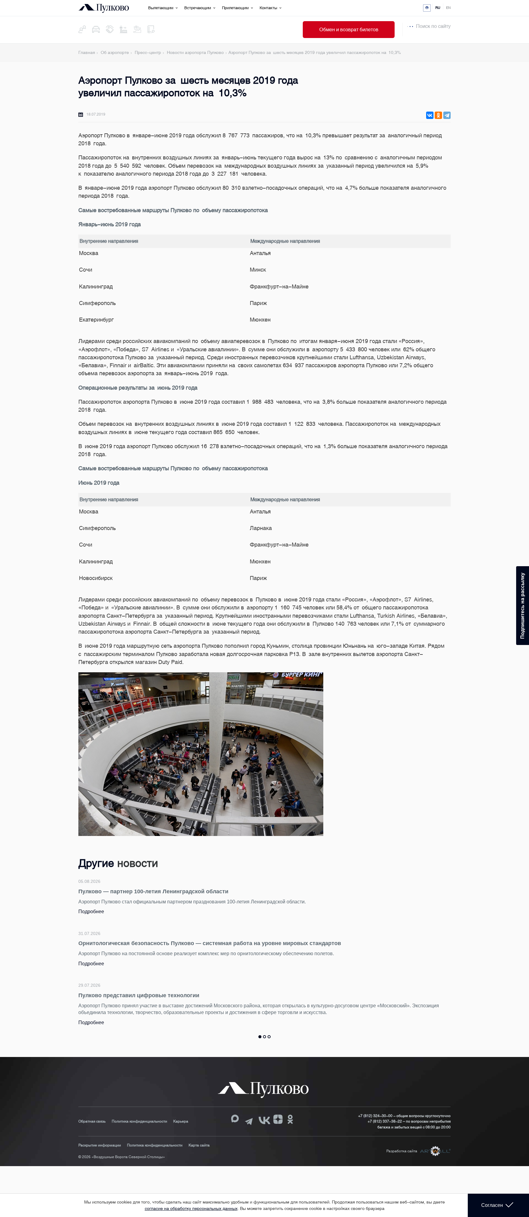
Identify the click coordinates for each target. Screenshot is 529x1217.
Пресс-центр (148, 52)
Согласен (492, 1205)
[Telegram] (447, 115)
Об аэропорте (115, 52)
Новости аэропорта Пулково (195, 52)
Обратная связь (92, 1121)
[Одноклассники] (438, 115)
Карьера (180, 1121)
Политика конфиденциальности (139, 1121)
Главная (86, 52)
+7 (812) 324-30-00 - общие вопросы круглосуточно (404, 1116)
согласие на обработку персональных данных (191, 1208)
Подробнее (91, 911)
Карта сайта (199, 1145)
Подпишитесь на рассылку (522, 606)
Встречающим (197, 8)
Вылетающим (160, 8)
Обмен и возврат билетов (348, 29)
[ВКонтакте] (429, 115)
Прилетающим (235, 8)
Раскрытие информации (99, 1145)
